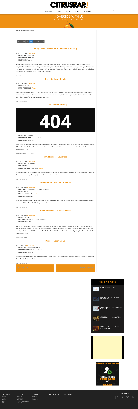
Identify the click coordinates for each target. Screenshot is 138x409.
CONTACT (35, 395)
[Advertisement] (107, 347)
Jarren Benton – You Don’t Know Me (55, 182)
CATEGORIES (6, 395)
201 (24, 41)
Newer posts (86, 267)
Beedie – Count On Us (55, 240)
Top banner (20, 398)
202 (27, 41)
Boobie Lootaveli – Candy (107, 287)
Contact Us (35, 399)
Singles (4, 396)
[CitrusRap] (69, 4)
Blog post (19, 396)
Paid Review (20, 399)
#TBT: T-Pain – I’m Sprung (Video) (110, 317)
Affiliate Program (21, 403)
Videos (59, 11)
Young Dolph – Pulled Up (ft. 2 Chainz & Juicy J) (55, 48)
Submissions (87, 11)
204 (34, 41)
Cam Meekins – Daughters (55, 156)
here (41, 175)
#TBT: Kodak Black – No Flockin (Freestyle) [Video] (109, 327)
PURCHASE (21, 395)
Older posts (23, 267)
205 (38, 41)
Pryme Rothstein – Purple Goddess (55, 210)
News (76, 11)
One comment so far (21, 237)
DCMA (33, 398)
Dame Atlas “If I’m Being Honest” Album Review (110, 298)
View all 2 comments (21, 76)
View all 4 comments (21, 101)
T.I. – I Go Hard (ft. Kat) (55, 79)
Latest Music (48, 11)
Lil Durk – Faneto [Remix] (55, 104)
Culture (68, 11)
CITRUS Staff (30, 30)
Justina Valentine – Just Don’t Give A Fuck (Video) (111, 307)
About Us (34, 396)
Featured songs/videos (23, 401)
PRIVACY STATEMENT (54, 395)
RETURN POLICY (67, 395)
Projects (4, 399)
